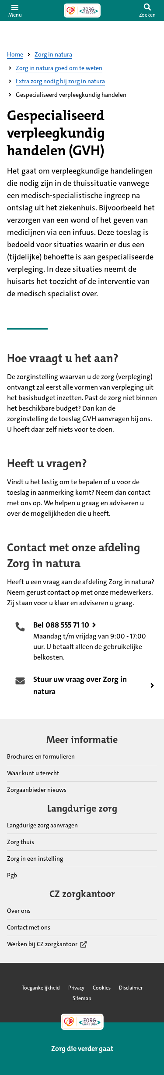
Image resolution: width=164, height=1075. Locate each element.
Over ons (19, 911)
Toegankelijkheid (41, 987)
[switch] (147, 10)
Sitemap (82, 998)
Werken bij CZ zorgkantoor (42, 944)
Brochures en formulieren (41, 756)
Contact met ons (28, 927)
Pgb (12, 875)
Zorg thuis (20, 842)
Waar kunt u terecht (33, 773)
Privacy (76, 987)
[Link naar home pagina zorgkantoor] (82, 11)
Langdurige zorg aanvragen (42, 825)
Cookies (102, 987)
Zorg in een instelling (35, 858)
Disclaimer (131, 987)
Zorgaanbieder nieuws (36, 790)
